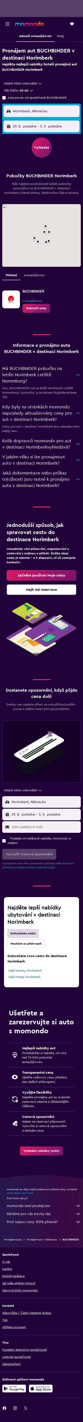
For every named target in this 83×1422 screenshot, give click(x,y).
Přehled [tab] (11, 275)
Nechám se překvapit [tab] (26, 943)
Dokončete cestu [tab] (23, 933)
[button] (7, 24)
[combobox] (23, 83)
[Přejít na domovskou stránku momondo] (29, 23)
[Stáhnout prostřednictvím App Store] (41, 1388)
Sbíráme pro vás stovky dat (29, 1214)
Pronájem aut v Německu (42, 1239)
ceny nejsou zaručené (20, 1193)
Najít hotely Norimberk (24, 977)
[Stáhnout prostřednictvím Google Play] (14, 1388)
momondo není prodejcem (28, 1206)
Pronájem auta (12, 1239)
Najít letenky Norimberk (25, 970)
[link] (36, 308)
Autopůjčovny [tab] (34, 275)
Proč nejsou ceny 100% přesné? (32, 1222)
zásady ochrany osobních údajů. (36, 867)
